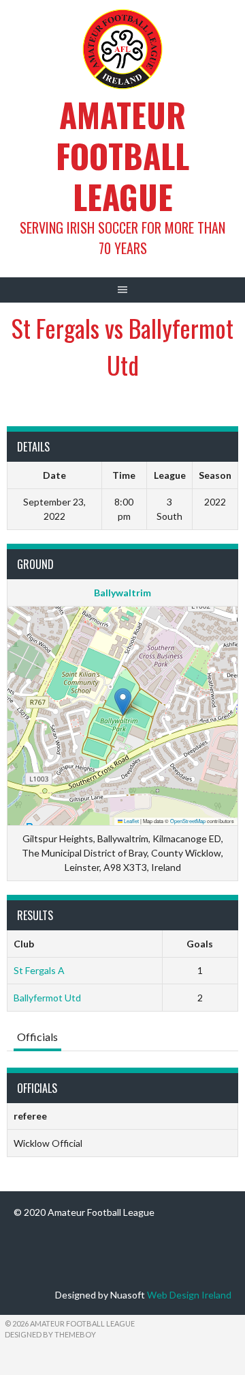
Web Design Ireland (189, 1295)
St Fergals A (39, 970)
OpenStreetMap (188, 820)
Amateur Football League (122, 155)
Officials (37, 1036)
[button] (122, 702)
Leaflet (130, 820)
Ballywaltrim (122, 592)
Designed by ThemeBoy (50, 1334)
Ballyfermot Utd (47, 997)
